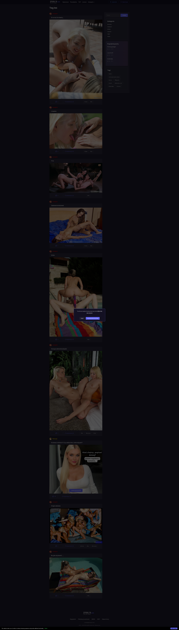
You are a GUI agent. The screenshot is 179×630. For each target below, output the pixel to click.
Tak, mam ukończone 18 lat (92, 318)
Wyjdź (82, 318)
